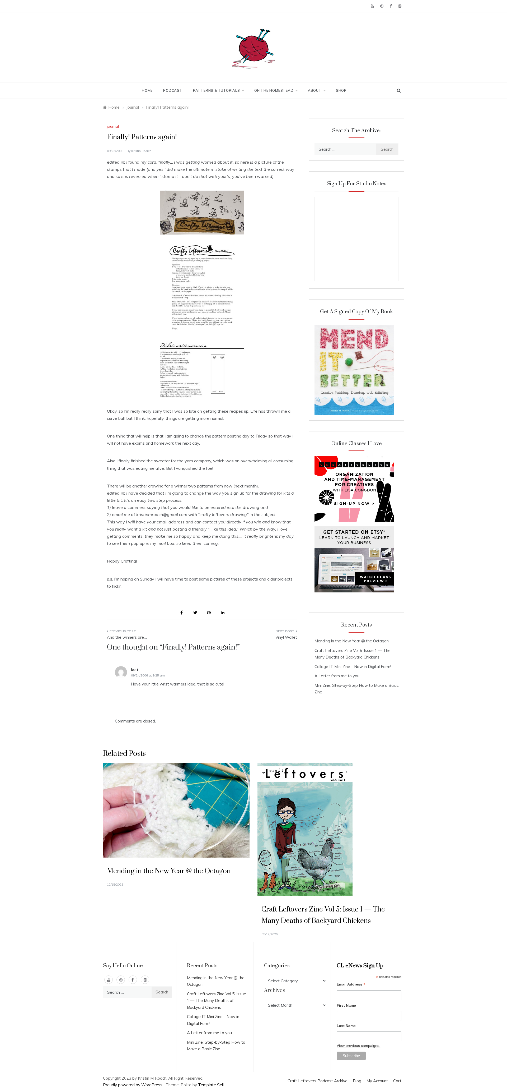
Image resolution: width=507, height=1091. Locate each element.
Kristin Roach (141, 151)
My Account (377, 1080)
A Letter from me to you (336, 675)
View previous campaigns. (358, 1045)
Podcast (172, 90)
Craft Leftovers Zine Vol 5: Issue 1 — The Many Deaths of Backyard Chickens (216, 1000)
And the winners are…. (127, 637)
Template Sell (211, 1084)
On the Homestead (274, 90)
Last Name (346, 1026)
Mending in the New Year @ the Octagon (351, 640)
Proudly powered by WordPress (133, 1084)
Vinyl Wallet (286, 637)
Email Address (351, 985)
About (315, 90)
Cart (397, 1080)
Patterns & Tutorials (216, 90)
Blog (357, 1080)
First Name (346, 1005)
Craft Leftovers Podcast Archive (318, 1080)
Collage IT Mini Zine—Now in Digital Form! (352, 666)
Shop (341, 90)
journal (113, 126)
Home (147, 90)
